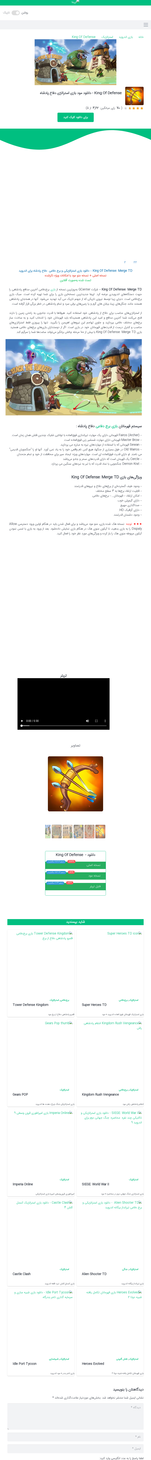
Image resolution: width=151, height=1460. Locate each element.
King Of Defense (84, 37)
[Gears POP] (42, 1052)
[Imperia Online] (42, 1141)
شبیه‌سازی (53, 1359)
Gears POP (20, 1094)
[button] (75, 12)
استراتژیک (107, 37)
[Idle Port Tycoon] (42, 1321)
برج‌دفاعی (123, 1000)
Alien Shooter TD (94, 1274)
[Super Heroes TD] (111, 962)
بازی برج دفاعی (107, 426)
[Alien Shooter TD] (111, 1231)
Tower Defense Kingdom (30, 1005)
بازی (52, 289)
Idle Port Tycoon (24, 1363)
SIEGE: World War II (95, 1184)
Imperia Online (23, 1184)
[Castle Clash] (42, 1231)
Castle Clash (22, 1274)
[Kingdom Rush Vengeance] (111, 1052)
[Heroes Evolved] (111, 1321)
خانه (141, 37)
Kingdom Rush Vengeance (100, 1094)
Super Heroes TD (94, 1005)
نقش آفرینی (122, 1359)
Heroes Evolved (93, 1363)
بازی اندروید (126, 37)
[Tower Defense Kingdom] (42, 962)
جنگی (125, 1269)
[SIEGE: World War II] (111, 1141)
